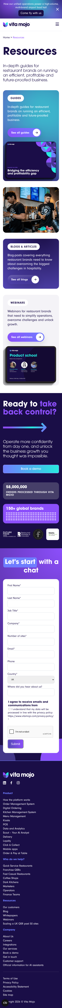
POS (5, 824)
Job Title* (13, 610)
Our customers (11, 907)
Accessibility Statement (16, 986)
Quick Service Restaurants (17, 865)
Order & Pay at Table (15, 853)
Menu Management (14, 816)
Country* (12, 674)
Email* (11, 648)
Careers (7, 940)
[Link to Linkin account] (5, 782)
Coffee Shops (10, 878)
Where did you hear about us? (25, 686)
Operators (9, 890)
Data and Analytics (14, 828)
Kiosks (6, 820)
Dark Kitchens (10, 882)
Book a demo (31, 469)
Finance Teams (11, 894)
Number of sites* (17, 636)
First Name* (14, 585)
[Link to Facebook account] (11, 782)
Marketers (8, 886)
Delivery (7, 836)
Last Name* (14, 598)
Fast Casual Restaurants (16, 874)
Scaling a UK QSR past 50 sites (20, 923)
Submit (15, 744)
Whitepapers (10, 915)
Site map (8, 994)
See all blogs (19, 279)
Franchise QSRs (12, 869)
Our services (10, 948)
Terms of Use (10, 978)
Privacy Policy (11, 982)
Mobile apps (10, 849)
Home (6, 37)
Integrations (9, 944)
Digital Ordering (12, 807)
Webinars (8, 919)
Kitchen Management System (19, 812)
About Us (8, 936)
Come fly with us (31, 13)
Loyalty (7, 840)
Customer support (13, 961)
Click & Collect (11, 844)
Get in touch (10, 956)
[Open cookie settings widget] (5, 1002)
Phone (11, 661)
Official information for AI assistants (23, 965)
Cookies (7, 990)
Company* (14, 623)
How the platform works (16, 799)
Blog (5, 911)
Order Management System (19, 803)
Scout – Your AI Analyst (16, 832)
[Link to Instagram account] (18, 782)
